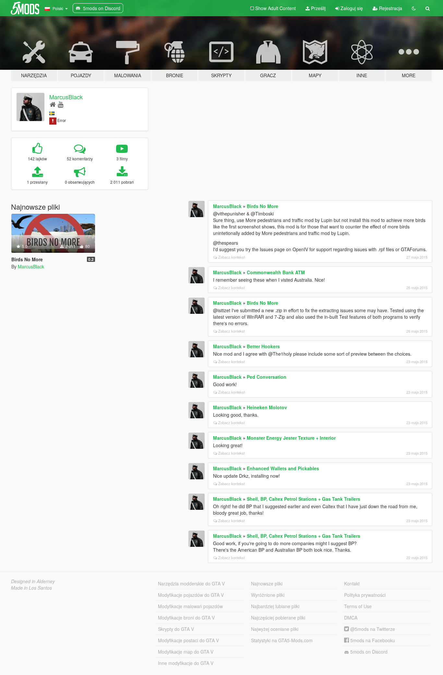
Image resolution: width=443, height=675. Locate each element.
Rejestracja (390, 8)
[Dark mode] (414, 8)
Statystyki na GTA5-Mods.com (282, 640)
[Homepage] (52, 104)
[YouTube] (60, 104)
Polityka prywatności (365, 595)
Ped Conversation (266, 377)
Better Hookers (263, 346)
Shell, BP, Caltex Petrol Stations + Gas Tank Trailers (303, 499)
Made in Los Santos (31, 587)
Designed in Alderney (33, 581)
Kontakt (352, 583)
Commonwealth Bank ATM (276, 272)
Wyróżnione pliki (267, 595)
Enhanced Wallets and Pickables (283, 468)
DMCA (350, 617)
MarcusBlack (66, 96)
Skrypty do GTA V (176, 629)
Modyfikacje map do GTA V (185, 651)
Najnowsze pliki (266, 583)
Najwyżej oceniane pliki (274, 629)
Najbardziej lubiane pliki (275, 606)
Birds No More (262, 206)
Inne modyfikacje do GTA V (185, 663)
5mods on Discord (368, 651)
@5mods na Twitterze (372, 629)
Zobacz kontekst (231, 257)
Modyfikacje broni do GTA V (186, 617)
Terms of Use (358, 606)
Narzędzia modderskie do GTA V (191, 583)
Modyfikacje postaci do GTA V (188, 640)
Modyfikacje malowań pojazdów (190, 606)
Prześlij (318, 8)
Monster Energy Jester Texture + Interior (291, 438)
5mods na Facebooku (372, 640)
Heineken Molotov (267, 407)
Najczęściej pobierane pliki (278, 617)
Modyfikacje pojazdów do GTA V (191, 595)
